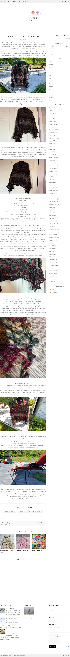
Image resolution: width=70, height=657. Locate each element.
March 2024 (52, 188)
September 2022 (53, 237)
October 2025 (52, 135)
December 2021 (53, 262)
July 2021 (51, 276)
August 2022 (52, 240)
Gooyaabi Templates (21, 655)
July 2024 (51, 176)
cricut (50, 78)
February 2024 (52, 190)
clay (50, 72)
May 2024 (51, 182)
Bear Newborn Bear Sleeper (6, 551)
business (51, 64)
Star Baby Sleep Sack (23, 550)
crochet (26, 515)
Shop (5, 1)
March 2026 (52, 121)
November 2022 (53, 232)
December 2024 (53, 163)
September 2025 (53, 138)
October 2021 (52, 268)
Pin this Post (38, 511)
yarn (50, 100)
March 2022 (52, 254)
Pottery (20, 1)
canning (51, 67)
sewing (51, 97)
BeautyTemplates (7, 655)
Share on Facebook (10, 511)
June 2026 (51, 113)
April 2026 (51, 118)
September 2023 (53, 204)
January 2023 (52, 226)
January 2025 (52, 160)
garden (51, 86)
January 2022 (52, 259)
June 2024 (51, 179)
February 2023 (52, 223)
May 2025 (51, 149)
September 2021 (53, 270)
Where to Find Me (12, 1)
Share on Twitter (25, 511)
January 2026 (52, 127)
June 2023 (51, 212)
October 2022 (52, 234)
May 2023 (51, 215)
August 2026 (52, 107)
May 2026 (51, 116)
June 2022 (51, 245)
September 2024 (53, 171)
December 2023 (53, 196)
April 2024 (51, 185)
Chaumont (20, 515)
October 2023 (52, 201)
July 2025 (51, 143)
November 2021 (53, 265)
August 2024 (52, 174)
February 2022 (52, 257)
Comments (54, 292)
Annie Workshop (10, 630)
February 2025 (52, 157)
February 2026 (52, 124)
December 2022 (53, 229)
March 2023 (52, 221)
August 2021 (52, 273)
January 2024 (52, 193)
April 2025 (51, 152)
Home (1, 1)
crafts (50, 75)
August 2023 (52, 207)
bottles (50, 61)
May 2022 (51, 248)
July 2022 (51, 243)
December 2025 (53, 129)
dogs (50, 83)
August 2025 (52, 141)
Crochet (25, 1)
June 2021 (51, 279)
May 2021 (51, 281)
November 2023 (53, 199)
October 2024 (52, 168)
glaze (50, 89)
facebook (52, 54)
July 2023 (51, 210)
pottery (51, 95)
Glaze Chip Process (10, 608)
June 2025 (51, 146)
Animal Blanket (37, 550)
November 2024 (53, 165)
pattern (30, 515)
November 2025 (53, 132)
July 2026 (51, 110)
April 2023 (51, 218)
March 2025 (52, 154)
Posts (52, 289)
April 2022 (51, 251)
